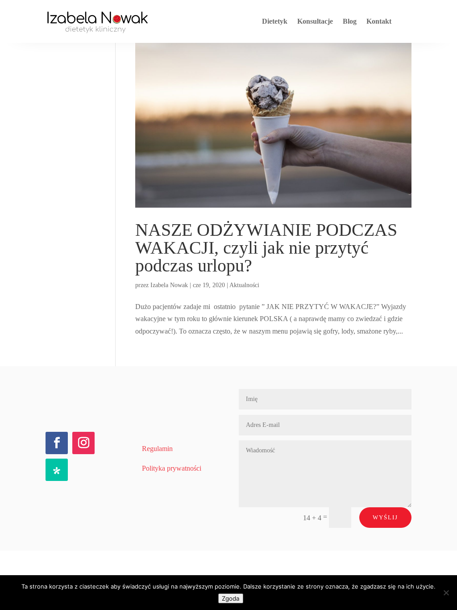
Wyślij (385, 517)
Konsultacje (315, 21)
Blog (350, 21)
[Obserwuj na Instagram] (83, 443)
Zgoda (231, 598)
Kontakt (378, 21)
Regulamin (157, 448)
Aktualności (244, 285)
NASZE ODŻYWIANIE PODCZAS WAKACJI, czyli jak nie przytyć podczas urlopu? (266, 248)
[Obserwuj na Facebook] (57, 443)
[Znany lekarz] (57, 470)
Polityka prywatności (171, 468)
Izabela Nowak (169, 285)
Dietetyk (274, 21)
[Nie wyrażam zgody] (445, 592)
